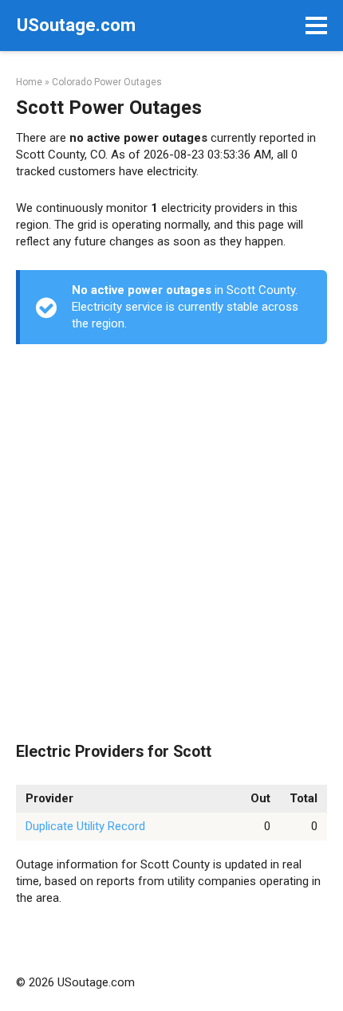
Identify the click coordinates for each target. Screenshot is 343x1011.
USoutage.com (76, 25)
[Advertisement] (171, 544)
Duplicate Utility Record (85, 826)
